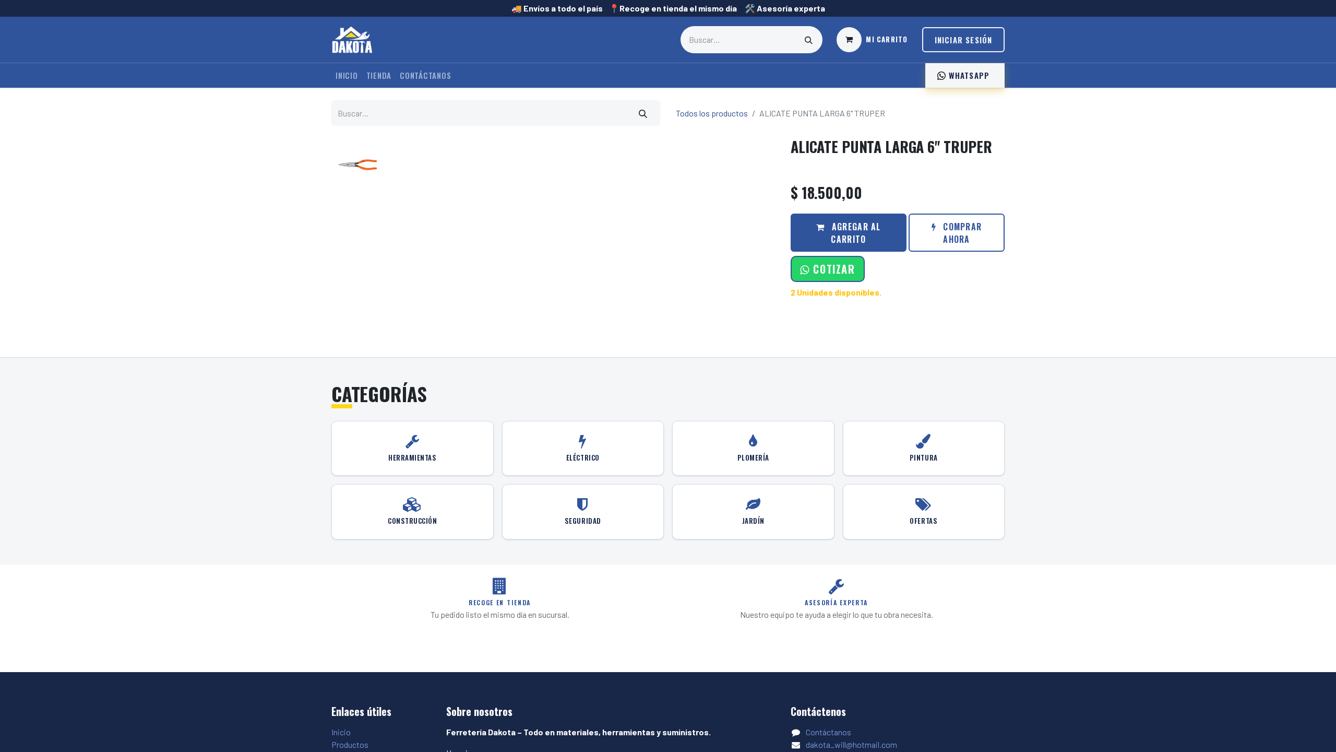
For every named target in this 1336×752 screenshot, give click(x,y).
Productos (349, 744)
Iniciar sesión (964, 39)
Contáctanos (828, 732)
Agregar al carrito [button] (855, 232)
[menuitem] (346, 75)
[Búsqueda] (808, 39)
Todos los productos (712, 113)
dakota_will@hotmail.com (851, 744)
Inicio (341, 732)
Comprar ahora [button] (961, 232)
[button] (827, 269)
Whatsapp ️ (969, 75)
